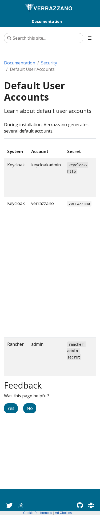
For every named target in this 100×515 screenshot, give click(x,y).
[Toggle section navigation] (89, 38)
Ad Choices (63, 513)
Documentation (19, 63)
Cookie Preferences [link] (37, 513)
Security (49, 63)
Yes (10, 408)
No (30, 408)
